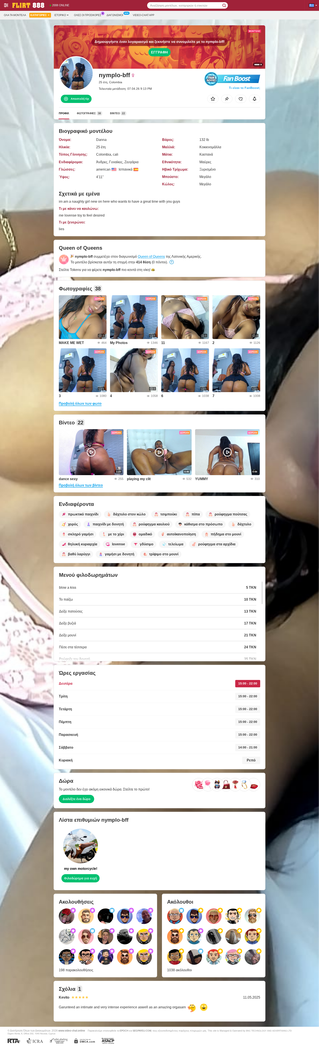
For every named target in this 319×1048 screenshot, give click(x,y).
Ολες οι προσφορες (87, 15)
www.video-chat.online (71, 1030)
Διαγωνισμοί (115, 15)
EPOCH (124, 1030)
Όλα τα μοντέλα (15, 15)
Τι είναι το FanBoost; (244, 88)
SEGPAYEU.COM (142, 1030)
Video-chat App (143, 15)
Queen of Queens (151, 256)
